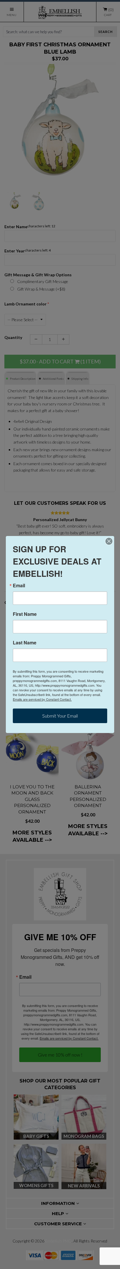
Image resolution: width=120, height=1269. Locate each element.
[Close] (108, 541)
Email (19, 585)
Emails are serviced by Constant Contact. (42, 699)
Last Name (24, 642)
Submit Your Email (60, 715)
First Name (25, 614)
